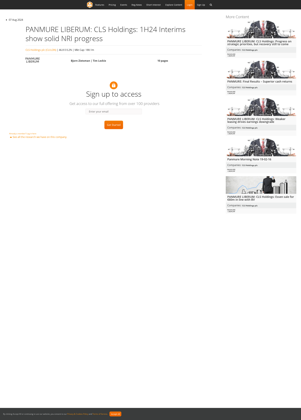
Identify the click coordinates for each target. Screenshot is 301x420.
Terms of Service (99, 414)
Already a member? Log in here (22, 133)
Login (190, 4)
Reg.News (137, 4)
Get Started (114, 125)
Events (123, 4)
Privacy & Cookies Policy (77, 414)
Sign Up (201, 4)
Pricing (112, 4)
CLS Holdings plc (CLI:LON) (41, 50)
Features (99, 4)
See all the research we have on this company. (40, 137)
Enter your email (98, 111)
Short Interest (153, 4)
